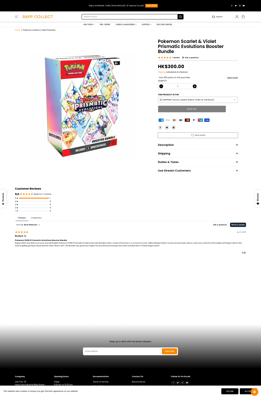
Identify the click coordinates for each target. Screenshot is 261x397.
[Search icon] (181, 16)
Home (17, 30)
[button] (16, 16)
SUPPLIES (146, 24)
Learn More (151, 5)
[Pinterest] (173, 127)
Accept (248, 391)
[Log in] (237, 17)
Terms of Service (100, 382)
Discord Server (138, 382)
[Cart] (243, 17)
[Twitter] (235, 5)
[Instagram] (239, 5)
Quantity (162, 81)
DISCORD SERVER (164, 24)
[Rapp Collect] (38, 17)
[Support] (220, 16)
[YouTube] (243, 5)
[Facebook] (232, 5)
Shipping (162, 72)
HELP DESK (88, 24)
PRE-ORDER (105, 24)
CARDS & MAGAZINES (125, 24)
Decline (230, 391)
